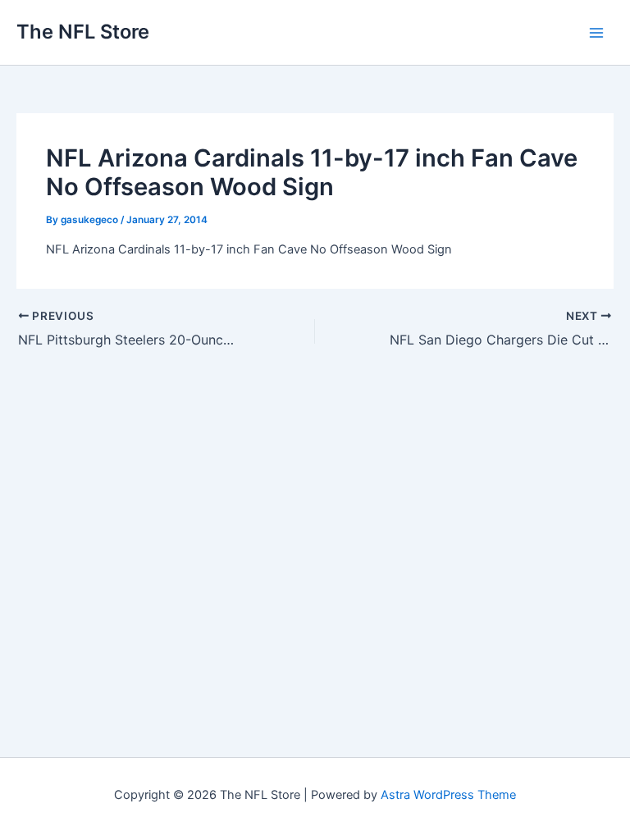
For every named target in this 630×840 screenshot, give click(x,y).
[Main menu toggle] (596, 33)
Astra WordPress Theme (448, 795)
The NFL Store (82, 31)
